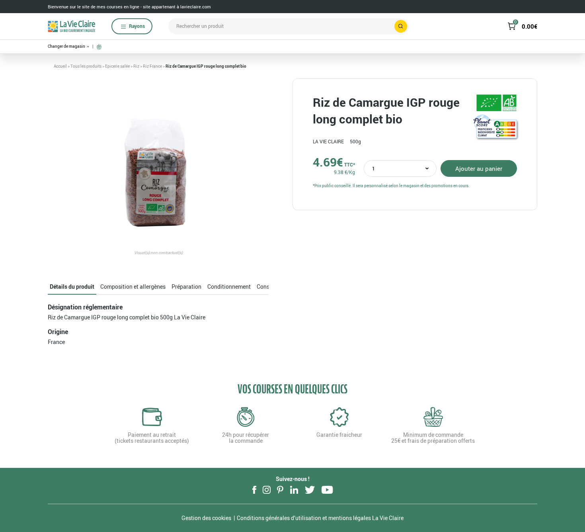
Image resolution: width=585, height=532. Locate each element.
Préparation (186, 286)
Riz (136, 66)
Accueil (60, 66)
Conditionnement (229, 286)
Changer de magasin (67, 46)
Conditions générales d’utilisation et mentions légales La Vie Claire (320, 518)
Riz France (152, 66)
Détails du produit (72, 286)
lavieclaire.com (195, 7)
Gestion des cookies (206, 518)
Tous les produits (85, 66)
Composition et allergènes (133, 286)
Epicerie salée (117, 66)
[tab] (72, 287)
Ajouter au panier (478, 168)
